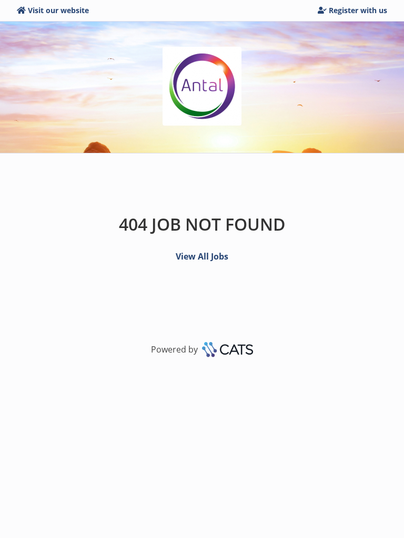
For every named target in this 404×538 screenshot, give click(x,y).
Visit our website (58, 10)
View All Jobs (202, 256)
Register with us (358, 10)
